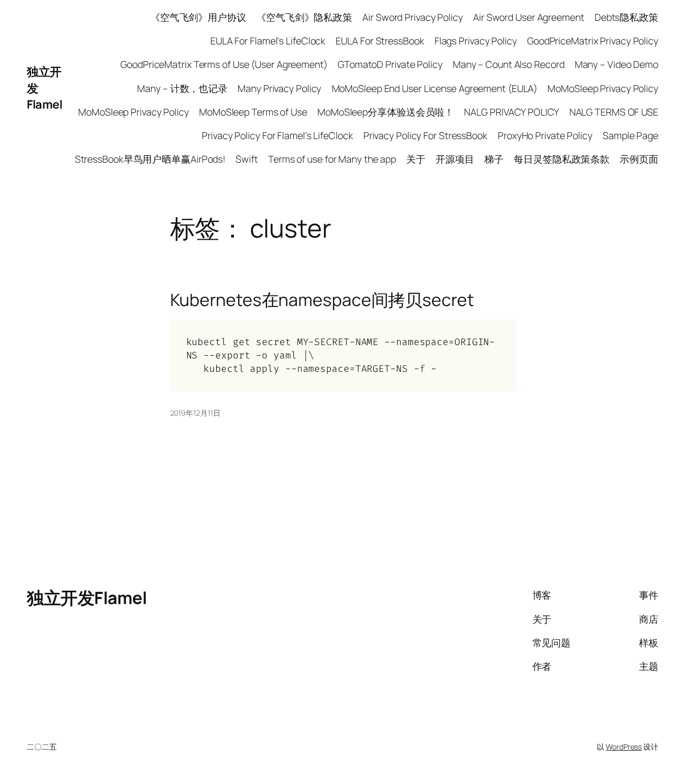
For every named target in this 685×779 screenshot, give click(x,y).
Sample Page (630, 135)
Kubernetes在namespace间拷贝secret (322, 300)
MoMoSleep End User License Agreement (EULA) (435, 88)
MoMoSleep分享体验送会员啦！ (385, 111)
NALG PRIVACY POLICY (511, 111)
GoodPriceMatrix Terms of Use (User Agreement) (224, 64)
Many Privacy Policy (279, 88)
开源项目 (455, 158)
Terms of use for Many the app (332, 158)
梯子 (494, 158)
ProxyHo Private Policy (545, 135)
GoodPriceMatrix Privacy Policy (592, 40)
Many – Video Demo (616, 64)
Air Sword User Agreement (528, 17)
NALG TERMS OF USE (613, 111)
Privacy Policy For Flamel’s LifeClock (277, 135)
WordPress (624, 747)
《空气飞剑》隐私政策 (304, 17)
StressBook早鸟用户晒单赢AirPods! (150, 158)
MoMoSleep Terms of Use (253, 111)
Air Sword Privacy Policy (412, 17)
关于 (415, 158)
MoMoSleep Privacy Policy (602, 88)
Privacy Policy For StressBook (425, 135)
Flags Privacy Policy (476, 40)
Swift (246, 158)
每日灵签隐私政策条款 (562, 158)
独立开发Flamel (87, 597)
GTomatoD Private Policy (390, 64)
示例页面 (639, 158)
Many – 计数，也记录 (182, 88)
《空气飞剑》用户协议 (198, 17)
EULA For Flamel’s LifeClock (267, 40)
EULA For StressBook (380, 40)
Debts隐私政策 (626, 17)
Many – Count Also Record (509, 64)
